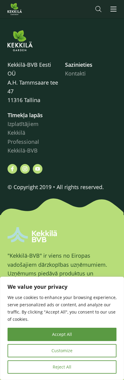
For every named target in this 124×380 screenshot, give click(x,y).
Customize (62, 350)
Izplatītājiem (23, 123)
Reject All (62, 367)
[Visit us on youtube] (37, 169)
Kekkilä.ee (27, 9)
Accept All (62, 334)
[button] (98, 9)
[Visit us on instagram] (25, 169)
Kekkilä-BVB (23, 150)
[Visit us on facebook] (12, 169)
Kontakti (75, 73)
